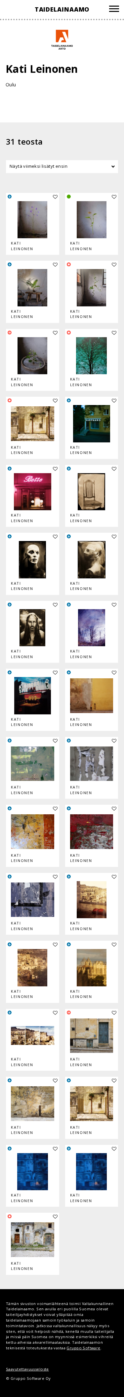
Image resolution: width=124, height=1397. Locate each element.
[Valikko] (114, 10)
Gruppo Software (83, 1347)
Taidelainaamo (62, 9)
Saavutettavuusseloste (27, 1369)
